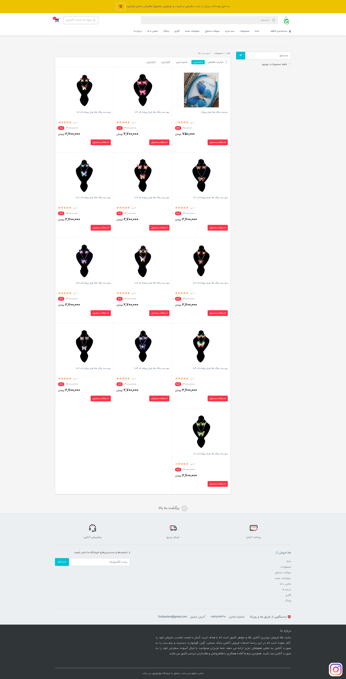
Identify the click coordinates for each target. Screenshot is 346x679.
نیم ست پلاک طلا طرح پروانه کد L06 (152, 283)
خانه (257, 31)
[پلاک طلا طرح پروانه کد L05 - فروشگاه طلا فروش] (84, 260)
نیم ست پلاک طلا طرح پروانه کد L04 (210, 368)
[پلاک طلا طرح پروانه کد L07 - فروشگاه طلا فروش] (201, 260)
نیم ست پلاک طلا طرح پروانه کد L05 (93, 283)
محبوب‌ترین (182, 62)
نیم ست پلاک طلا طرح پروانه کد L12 (152, 112)
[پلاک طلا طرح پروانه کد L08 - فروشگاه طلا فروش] (84, 175)
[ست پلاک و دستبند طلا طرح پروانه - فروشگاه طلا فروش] (201, 90)
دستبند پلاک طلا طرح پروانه (214, 112)
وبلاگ (166, 31)
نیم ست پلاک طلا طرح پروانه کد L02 (93, 368)
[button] (59, 20)
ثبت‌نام (62, 562)
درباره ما (138, 31)
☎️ (121, 6)
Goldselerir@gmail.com (172, 617)
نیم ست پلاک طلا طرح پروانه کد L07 (210, 283)
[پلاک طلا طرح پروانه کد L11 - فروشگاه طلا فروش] (84, 90)
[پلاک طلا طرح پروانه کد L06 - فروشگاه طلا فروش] (142, 260)
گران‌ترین (165, 62)
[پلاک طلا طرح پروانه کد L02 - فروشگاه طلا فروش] (84, 346)
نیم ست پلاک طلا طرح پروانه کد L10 (211, 197)
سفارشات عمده (192, 31)
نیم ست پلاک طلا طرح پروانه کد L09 (152, 197)
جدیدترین (198, 62)
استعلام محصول (218, 142)
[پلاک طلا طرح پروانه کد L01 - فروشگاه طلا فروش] (201, 431)
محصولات (244, 31)
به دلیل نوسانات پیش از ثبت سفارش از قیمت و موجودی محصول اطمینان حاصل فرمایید (177, 6)
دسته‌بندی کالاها (279, 31)
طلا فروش (156, 673)
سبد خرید (229, 31)
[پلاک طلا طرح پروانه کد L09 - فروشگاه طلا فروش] (142, 175)
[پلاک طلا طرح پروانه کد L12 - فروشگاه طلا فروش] (142, 90)
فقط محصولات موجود (274, 64)
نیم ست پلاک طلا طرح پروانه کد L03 (151, 368)
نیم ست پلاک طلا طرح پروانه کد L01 (211, 453)
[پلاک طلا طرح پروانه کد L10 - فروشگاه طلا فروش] (201, 175)
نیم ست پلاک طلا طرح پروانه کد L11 (94, 112)
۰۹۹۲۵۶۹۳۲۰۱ (218, 617)
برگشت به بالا (169, 508)
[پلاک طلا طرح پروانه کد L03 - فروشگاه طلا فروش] (142, 346)
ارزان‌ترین (151, 62)
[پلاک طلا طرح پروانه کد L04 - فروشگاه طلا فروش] (201, 346)
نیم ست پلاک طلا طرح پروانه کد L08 (93, 197)
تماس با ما (152, 31)
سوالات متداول (212, 31)
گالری (176, 31)
